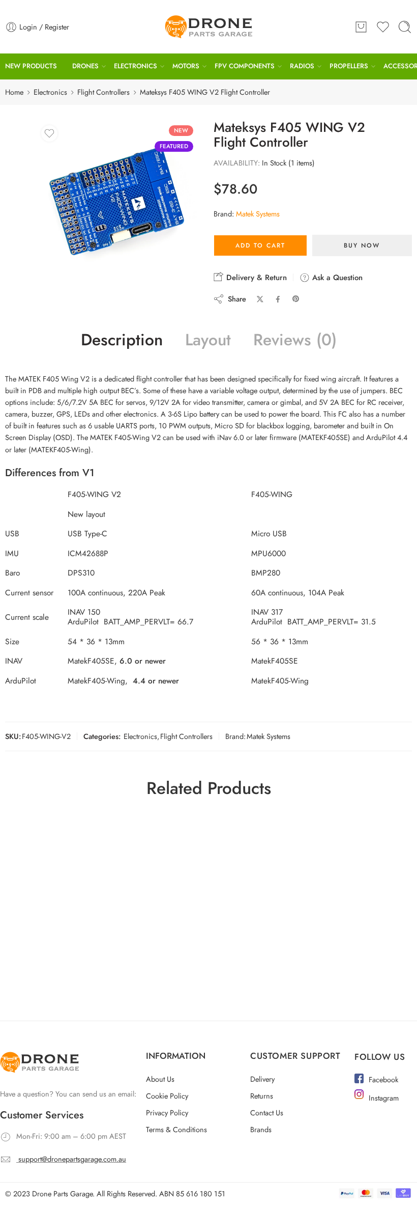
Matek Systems (258, 213)
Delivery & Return (255, 277)
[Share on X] (260, 299)
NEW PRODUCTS (31, 66)
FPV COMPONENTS (245, 66)
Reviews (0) (295, 340)
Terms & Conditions (176, 1129)
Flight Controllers (103, 92)
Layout (208, 340)
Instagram (384, 1097)
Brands (261, 1129)
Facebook (383, 1079)
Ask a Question (336, 277)
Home (14, 92)
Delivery (262, 1079)
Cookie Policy (167, 1095)
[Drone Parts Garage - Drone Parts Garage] (208, 26)
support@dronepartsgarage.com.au (72, 1159)
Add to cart (260, 245)
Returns (261, 1095)
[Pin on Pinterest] (296, 299)
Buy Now (362, 245)
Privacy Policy (167, 1112)
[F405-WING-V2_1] (117, 201)
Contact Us (266, 1112)
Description (122, 340)
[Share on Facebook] (278, 299)
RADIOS (302, 66)
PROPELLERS (349, 66)
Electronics (50, 92)
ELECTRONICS (135, 66)
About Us (160, 1079)
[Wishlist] (49, 133)
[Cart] (361, 27)
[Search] (405, 27)
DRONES (85, 66)
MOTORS (185, 66)
